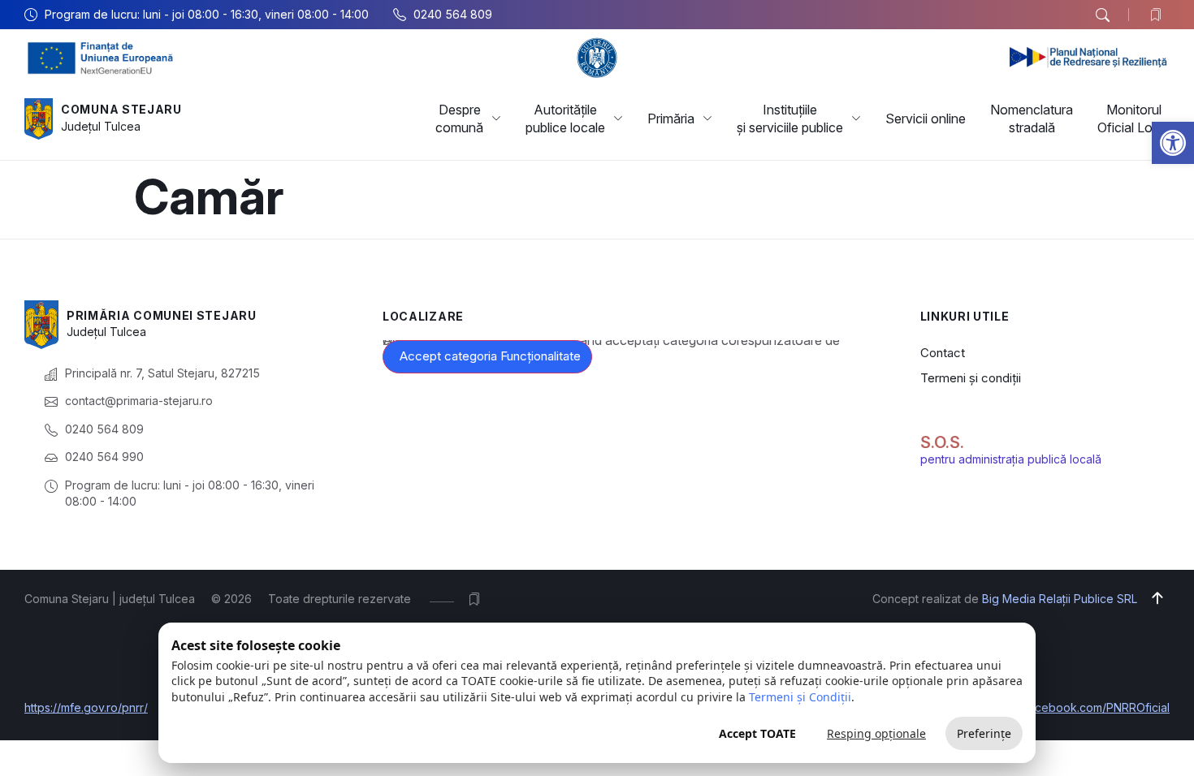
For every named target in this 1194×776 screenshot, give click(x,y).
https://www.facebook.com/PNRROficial (1064, 707)
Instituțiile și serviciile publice (790, 118)
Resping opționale (876, 733)
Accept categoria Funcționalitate (490, 356)
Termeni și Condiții (800, 697)
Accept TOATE (757, 733)
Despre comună (459, 118)
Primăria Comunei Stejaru (162, 315)
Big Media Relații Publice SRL (1059, 599)
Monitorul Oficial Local (1133, 118)
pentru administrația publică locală (1010, 459)
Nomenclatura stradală (1031, 118)
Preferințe (984, 733)
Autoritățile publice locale (565, 118)
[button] (1173, 143)
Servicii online (925, 118)
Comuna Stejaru (121, 109)
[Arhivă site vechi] (1159, 14)
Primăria (670, 118)
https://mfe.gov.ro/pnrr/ (86, 707)
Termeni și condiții (970, 378)
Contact (942, 352)
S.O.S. (942, 442)
